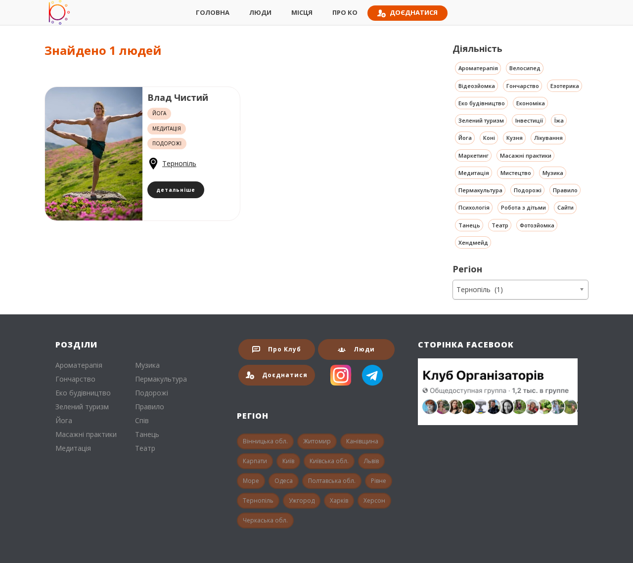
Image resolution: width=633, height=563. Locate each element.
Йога (465, 137)
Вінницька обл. (265, 441)
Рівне (378, 480)
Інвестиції (529, 120)
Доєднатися (414, 12)
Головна (212, 12)
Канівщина (362, 441)
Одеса (283, 480)
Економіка (530, 103)
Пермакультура (480, 190)
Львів (371, 461)
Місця (302, 12)
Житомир (317, 441)
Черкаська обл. (265, 520)
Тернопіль (179, 163)
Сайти (565, 207)
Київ (288, 461)
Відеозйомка (476, 85)
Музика (553, 172)
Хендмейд (473, 242)
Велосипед (525, 68)
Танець (469, 225)
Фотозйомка (537, 225)
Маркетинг (473, 155)
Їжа (559, 120)
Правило (565, 190)
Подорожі (528, 190)
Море (251, 480)
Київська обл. (329, 461)
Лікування (548, 137)
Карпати (255, 461)
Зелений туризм (481, 120)
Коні (489, 137)
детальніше (175, 189)
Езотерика (564, 85)
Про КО (345, 12)
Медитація (473, 172)
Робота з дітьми (523, 207)
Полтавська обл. (332, 480)
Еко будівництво (481, 103)
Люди (260, 12)
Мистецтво (515, 172)
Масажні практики (525, 155)
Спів (142, 420)
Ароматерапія (478, 68)
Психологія (474, 207)
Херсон (374, 500)
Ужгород (302, 500)
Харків (339, 500)
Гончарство (522, 85)
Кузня (514, 137)
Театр (500, 225)
